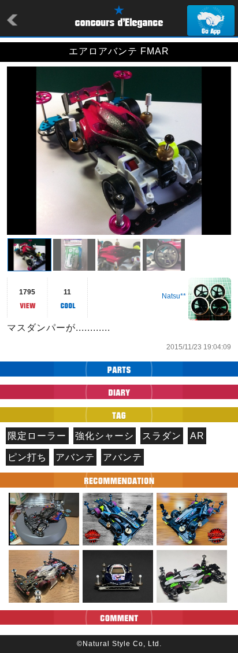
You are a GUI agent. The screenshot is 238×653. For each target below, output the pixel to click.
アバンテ (75, 457)
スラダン (161, 436)
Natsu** (174, 296)
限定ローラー (37, 436)
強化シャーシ (104, 436)
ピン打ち (27, 457)
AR (197, 436)
